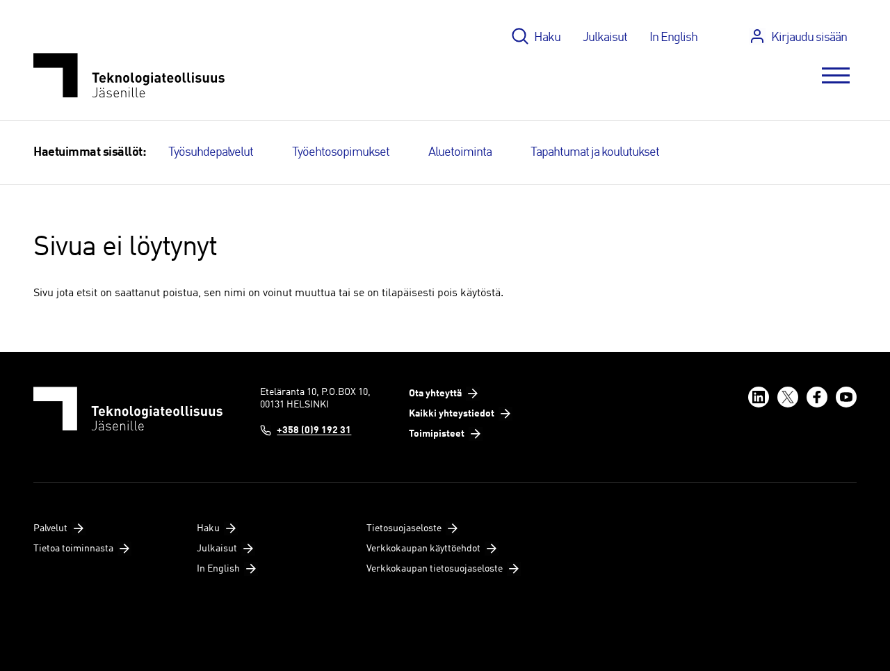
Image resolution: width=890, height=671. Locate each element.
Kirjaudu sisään (809, 37)
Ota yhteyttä (435, 393)
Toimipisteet (436, 434)
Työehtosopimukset (340, 152)
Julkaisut (605, 37)
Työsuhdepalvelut (210, 152)
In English (673, 37)
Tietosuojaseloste (404, 528)
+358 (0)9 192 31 (314, 430)
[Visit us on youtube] (846, 397)
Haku (547, 37)
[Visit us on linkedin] (758, 397)
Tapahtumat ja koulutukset (595, 152)
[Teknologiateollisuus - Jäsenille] (129, 75)
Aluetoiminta (460, 152)
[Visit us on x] (787, 397)
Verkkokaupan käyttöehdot (423, 548)
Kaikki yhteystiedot (451, 414)
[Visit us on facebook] (817, 397)
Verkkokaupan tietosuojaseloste (434, 569)
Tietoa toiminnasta (73, 548)
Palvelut (50, 528)
